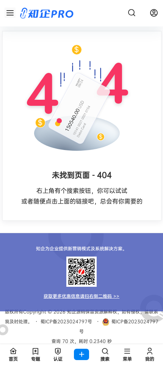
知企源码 (75, 311)
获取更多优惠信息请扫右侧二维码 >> (81, 296)
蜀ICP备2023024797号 (66, 321)
